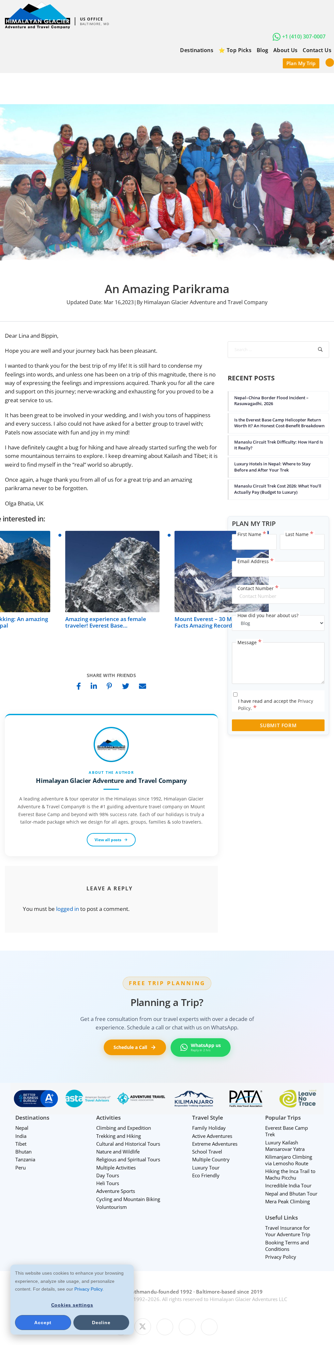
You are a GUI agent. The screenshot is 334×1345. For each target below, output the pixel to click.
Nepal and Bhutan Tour (291, 1193)
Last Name (299, 534)
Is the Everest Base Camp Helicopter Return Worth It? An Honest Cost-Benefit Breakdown (279, 423)
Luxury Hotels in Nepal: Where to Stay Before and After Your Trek (272, 467)
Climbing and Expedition (123, 1128)
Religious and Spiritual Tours (128, 1159)
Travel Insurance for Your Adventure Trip (287, 1231)
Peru (20, 1167)
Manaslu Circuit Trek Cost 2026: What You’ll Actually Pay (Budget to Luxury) (277, 489)
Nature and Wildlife (118, 1151)
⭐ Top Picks (235, 50)
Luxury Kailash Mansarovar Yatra (285, 1145)
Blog (262, 50)
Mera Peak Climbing (287, 1201)
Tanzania (25, 1159)
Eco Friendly (206, 1175)
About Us (285, 50)
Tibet (20, 1143)
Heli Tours (107, 1183)
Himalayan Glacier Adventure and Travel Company (111, 780)
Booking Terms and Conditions (287, 1245)
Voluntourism (111, 1207)
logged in (67, 909)
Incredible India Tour (288, 1185)
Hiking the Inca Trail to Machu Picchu (290, 1174)
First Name (251, 534)
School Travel (207, 1151)
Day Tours (107, 1175)
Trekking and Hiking (118, 1136)
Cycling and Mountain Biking (128, 1199)
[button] (330, 62)
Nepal (21, 1128)
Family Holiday (209, 1128)
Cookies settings (72, 1305)
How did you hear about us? (267, 615)
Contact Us (317, 50)
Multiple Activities (116, 1167)
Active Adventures (212, 1136)
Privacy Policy (88, 1289)
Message (249, 642)
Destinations (196, 50)
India (20, 1136)
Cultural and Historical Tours (128, 1143)
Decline (101, 1322)
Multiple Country (211, 1159)
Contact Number (258, 588)
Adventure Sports (115, 1191)
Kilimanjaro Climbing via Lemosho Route (288, 1160)
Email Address (255, 561)
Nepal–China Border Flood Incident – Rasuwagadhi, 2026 (271, 400)
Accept (43, 1322)
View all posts (108, 839)
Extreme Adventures (214, 1143)
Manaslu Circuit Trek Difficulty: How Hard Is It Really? (278, 445)
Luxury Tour (206, 1167)
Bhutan (23, 1151)
